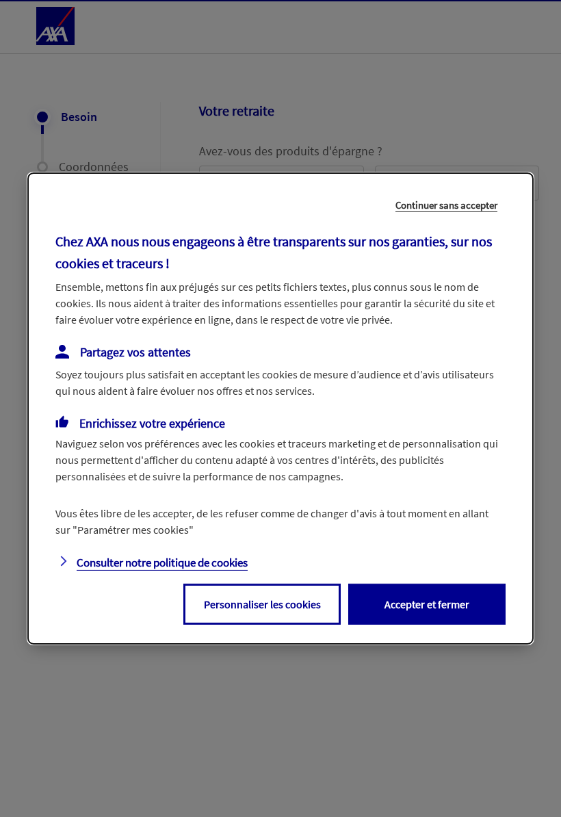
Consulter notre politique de (162, 562)
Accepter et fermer (426, 604)
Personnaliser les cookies (262, 604)
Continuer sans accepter (446, 204)
